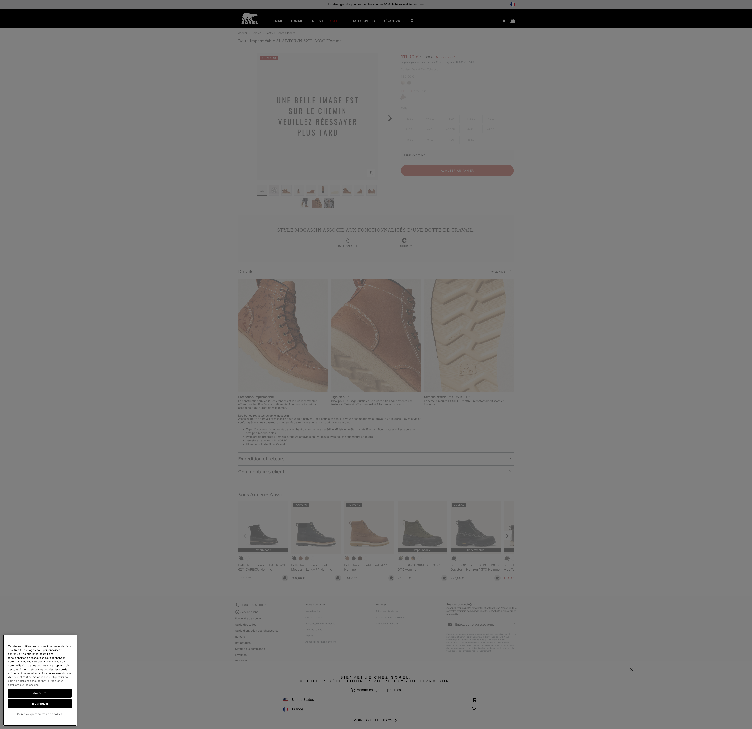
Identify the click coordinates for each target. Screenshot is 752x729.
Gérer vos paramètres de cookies (39, 714)
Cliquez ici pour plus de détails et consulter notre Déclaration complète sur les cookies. (39, 680)
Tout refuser (40, 703)
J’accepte (40, 693)
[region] (40, 680)
